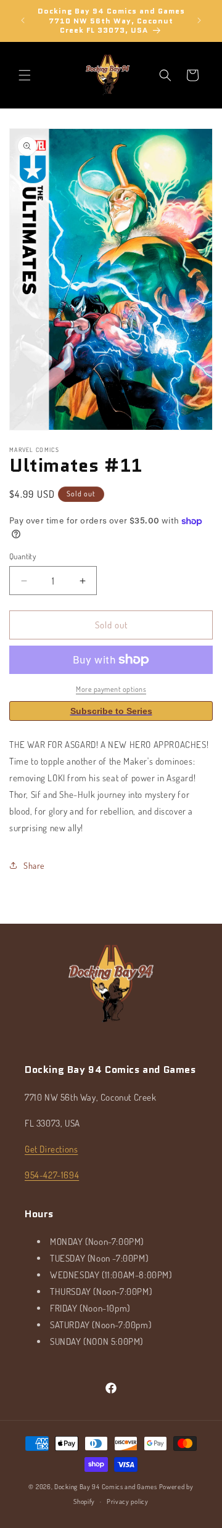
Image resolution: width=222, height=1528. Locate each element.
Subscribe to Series (111, 711)
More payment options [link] (111, 689)
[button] (24, 75)
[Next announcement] (199, 20)
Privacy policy (128, 1501)
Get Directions (51, 1149)
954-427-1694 (52, 1175)
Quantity (22, 556)
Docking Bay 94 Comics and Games (105, 1486)
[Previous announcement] (22, 20)
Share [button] (33, 865)
